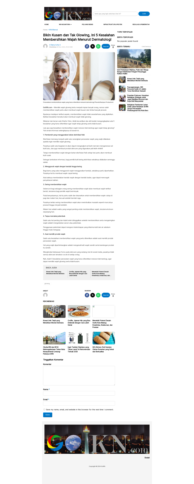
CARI (144, 14)
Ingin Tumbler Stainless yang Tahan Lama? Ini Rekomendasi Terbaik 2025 (79, 349)
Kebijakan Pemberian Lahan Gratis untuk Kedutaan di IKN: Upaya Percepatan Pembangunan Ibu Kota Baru (137, 107)
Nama (46, 389)
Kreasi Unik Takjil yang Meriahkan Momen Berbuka (137, 80)
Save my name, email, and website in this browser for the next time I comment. (79, 409)
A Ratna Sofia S (55, 45)
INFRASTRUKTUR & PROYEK (113, 24)
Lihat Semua (146, 46)
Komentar (47, 364)
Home (46, 24)
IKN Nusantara (64, 24)
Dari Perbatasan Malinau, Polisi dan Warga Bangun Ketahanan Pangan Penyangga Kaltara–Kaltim (132, 71)
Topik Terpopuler (124, 32)
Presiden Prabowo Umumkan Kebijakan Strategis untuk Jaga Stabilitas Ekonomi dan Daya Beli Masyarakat (138, 98)
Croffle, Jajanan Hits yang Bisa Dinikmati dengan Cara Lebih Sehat (79, 323)
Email (46, 399)
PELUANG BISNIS (87, 24)
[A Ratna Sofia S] (46, 295)
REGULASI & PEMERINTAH (141, 24)
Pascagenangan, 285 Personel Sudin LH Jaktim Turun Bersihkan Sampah (136, 89)
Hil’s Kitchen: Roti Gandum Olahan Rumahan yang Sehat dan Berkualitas (103, 349)
